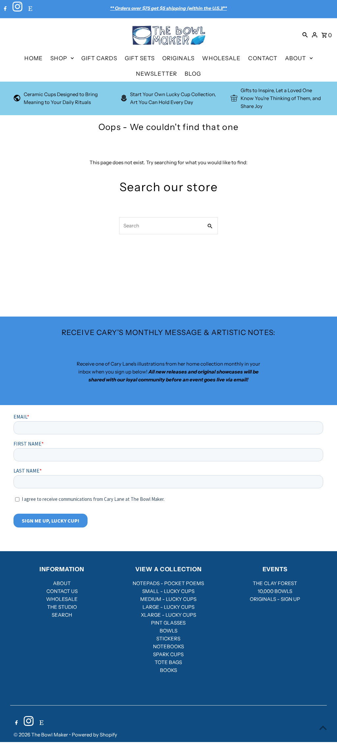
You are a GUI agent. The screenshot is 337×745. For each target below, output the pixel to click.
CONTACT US (62, 591)
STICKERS (168, 638)
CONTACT (262, 58)
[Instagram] (16, 9)
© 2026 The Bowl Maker (41, 735)
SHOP (58, 58)
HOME (33, 58)
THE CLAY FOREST (275, 583)
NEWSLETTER (156, 73)
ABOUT (295, 58)
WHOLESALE (221, 58)
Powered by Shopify (94, 735)
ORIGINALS (178, 58)
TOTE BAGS (168, 662)
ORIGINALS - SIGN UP (275, 599)
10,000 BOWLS (275, 591)
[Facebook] (4, 9)
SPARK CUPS (168, 654)
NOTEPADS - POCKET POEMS (168, 583)
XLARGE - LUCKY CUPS (168, 615)
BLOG (193, 73)
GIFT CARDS (99, 58)
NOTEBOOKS (168, 646)
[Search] (305, 34)
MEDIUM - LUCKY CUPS (168, 599)
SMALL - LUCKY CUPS (168, 591)
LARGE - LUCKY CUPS (168, 607)
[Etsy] (29, 9)
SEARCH (62, 615)
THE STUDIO (62, 607)
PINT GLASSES (168, 623)
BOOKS (168, 670)
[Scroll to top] (323, 727)
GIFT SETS (140, 58)
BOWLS (168, 631)
